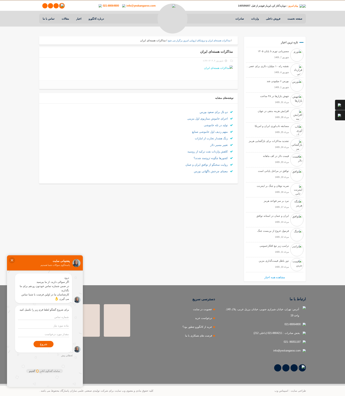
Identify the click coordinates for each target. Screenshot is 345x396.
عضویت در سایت (202, 309)
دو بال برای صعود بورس (214, 112)
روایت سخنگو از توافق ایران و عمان (207, 164)
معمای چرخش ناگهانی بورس (211, 171)
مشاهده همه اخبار (274, 277)
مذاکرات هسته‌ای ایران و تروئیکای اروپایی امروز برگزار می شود (199, 40)
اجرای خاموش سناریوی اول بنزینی (208, 118)
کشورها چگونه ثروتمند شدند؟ (211, 158)
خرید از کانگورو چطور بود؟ (197, 326)
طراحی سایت (298, 390)
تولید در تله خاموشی (216, 125)
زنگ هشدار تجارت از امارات (212, 138)
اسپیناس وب (281, 390)
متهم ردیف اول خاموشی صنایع (210, 131)
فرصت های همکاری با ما (198, 335)
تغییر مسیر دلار (219, 145)
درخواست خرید (203, 318)
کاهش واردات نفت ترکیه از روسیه (208, 151)
